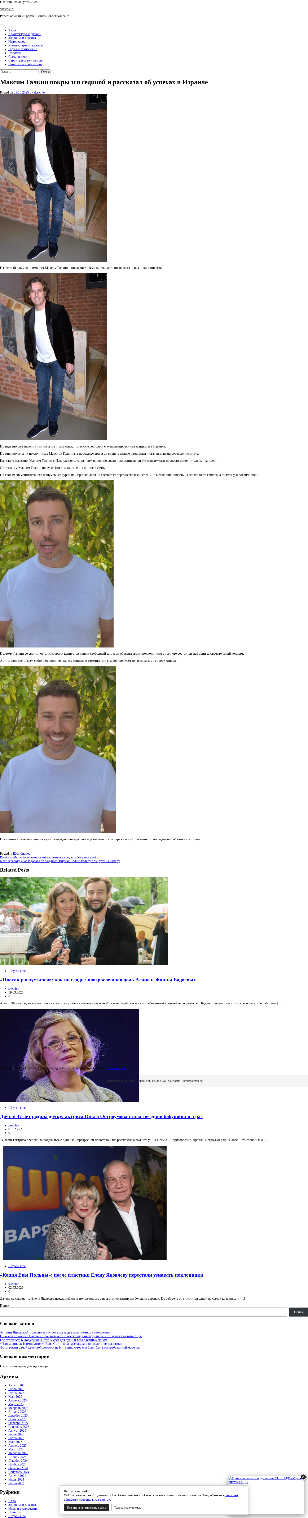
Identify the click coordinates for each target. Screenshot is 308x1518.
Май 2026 (15, 1396)
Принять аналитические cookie (86, 1507)
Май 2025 (15, 1442)
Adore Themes (116, 1068)
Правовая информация (119, 1080)
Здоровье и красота (22, 38)
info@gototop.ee (193, 1080)
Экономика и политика (25, 64)
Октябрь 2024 (18, 1468)
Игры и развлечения (23, 1508)
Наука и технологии (22, 49)
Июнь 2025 (16, 1438)
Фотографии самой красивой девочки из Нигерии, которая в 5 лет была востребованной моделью (70, 1347)
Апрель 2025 (17, 1445)
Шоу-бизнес (21, 853)
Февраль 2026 (18, 1408)
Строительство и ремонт (26, 60)
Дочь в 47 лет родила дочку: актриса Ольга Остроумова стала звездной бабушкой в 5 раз (101, 1116)
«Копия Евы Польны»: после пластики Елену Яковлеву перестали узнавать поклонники (101, 1275)
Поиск (4, 1305)
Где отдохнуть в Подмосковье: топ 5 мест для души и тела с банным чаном (53, 1340)
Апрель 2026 (17, 1400)
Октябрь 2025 (18, 1423)
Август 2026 (17, 1385)
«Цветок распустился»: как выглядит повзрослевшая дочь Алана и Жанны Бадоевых (98, 979)
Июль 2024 (16, 1479)
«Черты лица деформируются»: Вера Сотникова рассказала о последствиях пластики (61, 1343)
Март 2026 (15, 1404)
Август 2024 (17, 1475)
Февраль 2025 (18, 1453)
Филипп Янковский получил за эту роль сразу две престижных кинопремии (55, 1332)
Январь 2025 (17, 1457)
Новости (14, 53)
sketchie (39, 92)
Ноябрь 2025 (17, 1419)
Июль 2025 (16, 1434)
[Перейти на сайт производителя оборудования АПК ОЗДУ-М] (266, 1495)
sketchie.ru (7, 9)
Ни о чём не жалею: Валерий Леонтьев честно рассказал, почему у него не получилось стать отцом (71, 1336)
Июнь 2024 (16, 1483)
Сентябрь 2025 (18, 1426)
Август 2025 (17, 1430)
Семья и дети (17, 56)
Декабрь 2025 (18, 1415)
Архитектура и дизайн (24, 34)
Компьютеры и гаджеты (25, 45)
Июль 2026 (16, 1389)
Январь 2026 (17, 1411)
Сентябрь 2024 (18, 1472)
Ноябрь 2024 (17, 1464)
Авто (12, 30)
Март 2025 (15, 1449)
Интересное (16, 41)
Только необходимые (127, 1507)
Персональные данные (151, 1080)
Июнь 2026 (16, 1393)
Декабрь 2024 (18, 1460)
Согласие (174, 1080)
